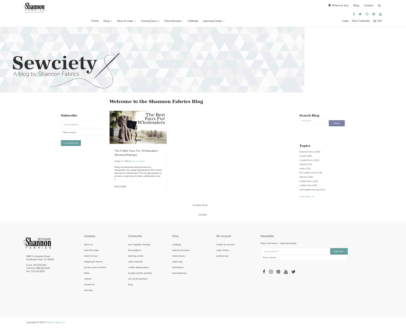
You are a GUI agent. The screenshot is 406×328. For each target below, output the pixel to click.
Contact (368, 5)
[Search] (337, 123)
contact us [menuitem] (89, 284)
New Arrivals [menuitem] (125, 21)
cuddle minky (308, 185)
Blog (356, 5)
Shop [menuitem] (106, 21)
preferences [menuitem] (222, 255)
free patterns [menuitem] (134, 250)
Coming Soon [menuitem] (149, 21)
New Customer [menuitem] (361, 21)
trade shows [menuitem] (178, 255)
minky (304, 168)
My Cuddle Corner (310, 172)
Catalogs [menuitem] (193, 21)
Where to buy (340, 5)
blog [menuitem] (130, 284)
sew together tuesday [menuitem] (139, 244)
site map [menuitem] (88, 290)
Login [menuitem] (345, 21)
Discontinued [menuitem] (172, 21)
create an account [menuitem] (225, 244)
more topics (305, 196)
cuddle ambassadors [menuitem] (138, 267)
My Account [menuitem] (223, 236)
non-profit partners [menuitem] (137, 278)
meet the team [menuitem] (91, 250)
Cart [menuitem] (379, 21)
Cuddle (305, 156)
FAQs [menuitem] (86, 273)
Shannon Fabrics (138, 161)
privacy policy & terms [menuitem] (95, 267)
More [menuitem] (175, 236)
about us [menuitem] (88, 244)
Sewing (305, 164)
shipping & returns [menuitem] (93, 261)
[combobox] (314, 121)
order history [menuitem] (222, 250)
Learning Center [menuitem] (212, 21)
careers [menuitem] (88, 278)
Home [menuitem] (95, 21)
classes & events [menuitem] (181, 250)
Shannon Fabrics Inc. (55, 322)
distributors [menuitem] (178, 267)
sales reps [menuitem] (177, 261)
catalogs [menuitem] (176, 244)
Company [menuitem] (89, 236)
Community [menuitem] (135, 236)
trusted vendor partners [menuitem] (140, 273)
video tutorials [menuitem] (135, 261)
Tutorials (306, 177)
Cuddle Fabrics (309, 160)
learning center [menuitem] (136, 255)
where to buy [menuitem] (91, 255)
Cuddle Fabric (308, 181)
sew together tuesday (312, 189)
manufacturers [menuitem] (179, 273)
